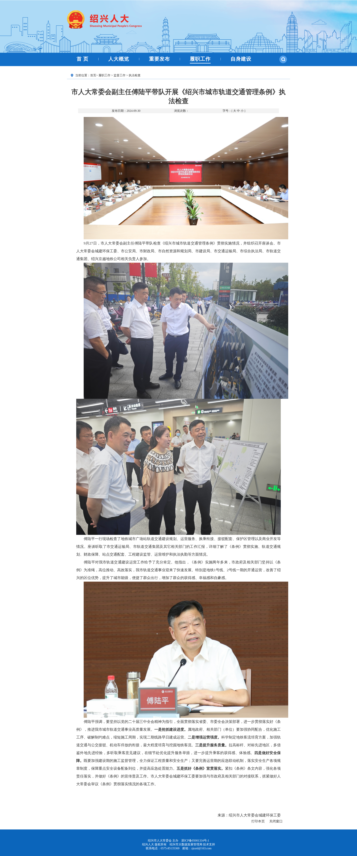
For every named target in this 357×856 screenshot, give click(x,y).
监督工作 (120, 75)
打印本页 (258, 821)
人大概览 (118, 59)
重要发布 (159, 59)
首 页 (83, 59)
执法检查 (135, 75)
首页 (93, 75)
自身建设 (241, 59)
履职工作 (200, 59)
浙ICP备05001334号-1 (195, 840)
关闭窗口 (276, 821)
